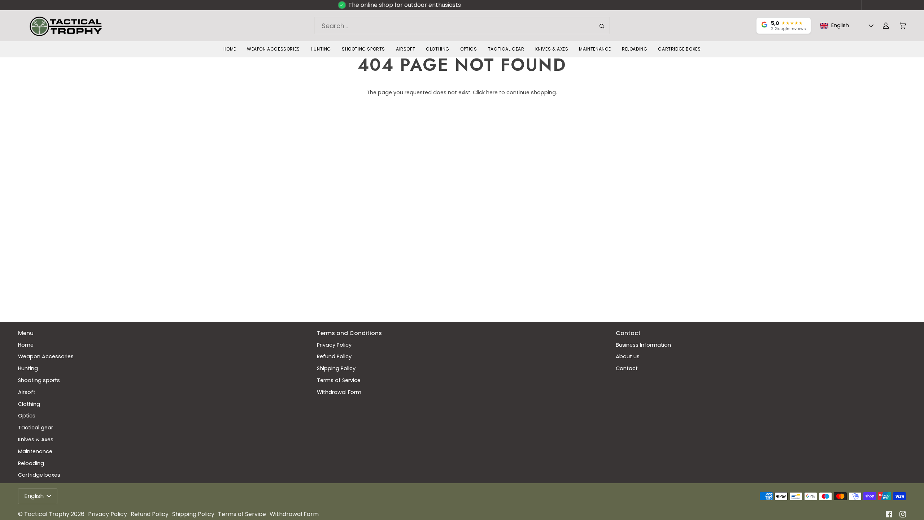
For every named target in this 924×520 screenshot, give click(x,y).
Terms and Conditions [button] (349, 333)
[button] (273, 49)
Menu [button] (26, 333)
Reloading (31, 463)
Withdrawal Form (339, 392)
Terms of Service (339, 380)
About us (628, 356)
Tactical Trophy (46, 514)
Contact (627, 368)
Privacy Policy (334, 344)
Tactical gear (35, 427)
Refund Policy (334, 356)
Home (26, 344)
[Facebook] (889, 514)
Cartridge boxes (39, 474)
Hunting (28, 368)
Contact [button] (628, 333)
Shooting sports (39, 380)
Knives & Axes (35, 439)
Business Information (643, 344)
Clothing (29, 404)
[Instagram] (902, 514)
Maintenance (35, 451)
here (492, 92)
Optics (26, 415)
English (34, 496)
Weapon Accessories (46, 356)
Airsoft (26, 392)
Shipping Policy (336, 368)
